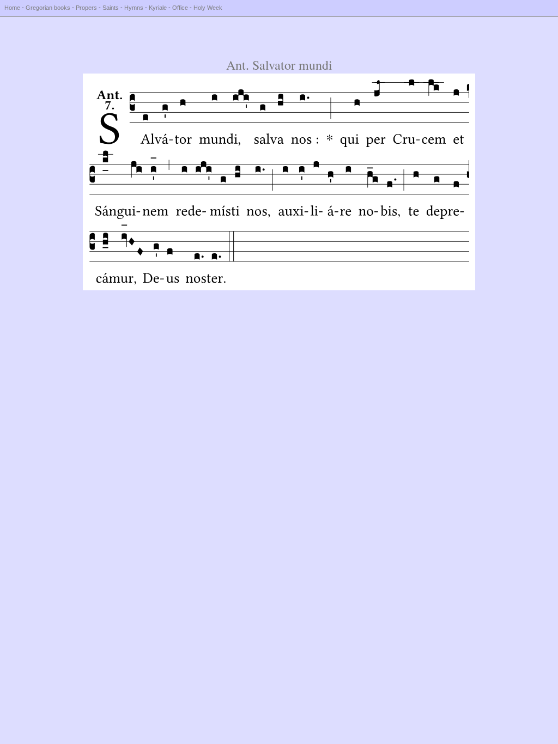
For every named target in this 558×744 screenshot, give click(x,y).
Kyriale (158, 7)
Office (180, 7)
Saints (110, 7)
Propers (86, 7)
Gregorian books (48, 7)
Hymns (133, 7)
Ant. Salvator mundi (279, 65)
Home (12, 7)
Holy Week (207, 7)
